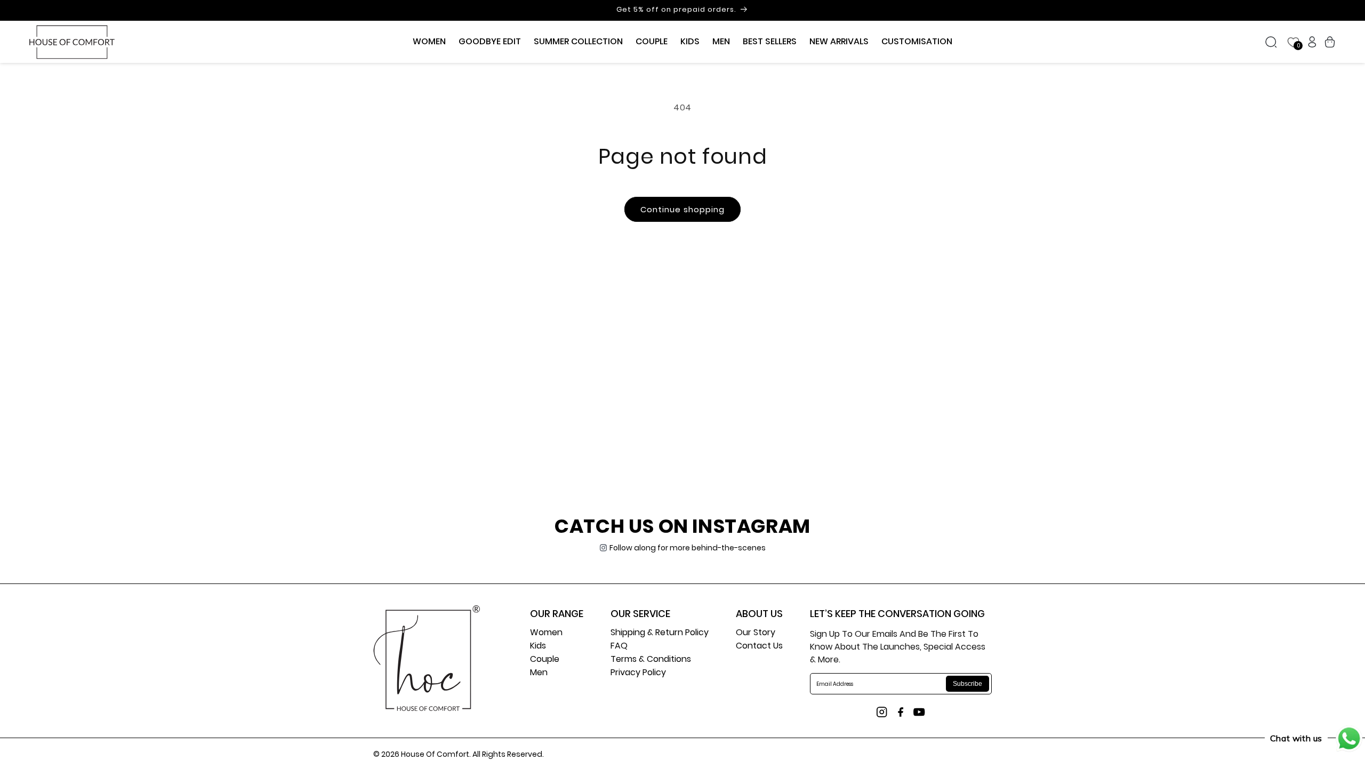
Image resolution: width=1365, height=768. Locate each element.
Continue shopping (682, 209)
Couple (544, 660)
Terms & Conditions (651, 660)
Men (539, 673)
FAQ (619, 647)
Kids (538, 647)
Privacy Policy (638, 673)
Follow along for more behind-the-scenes (687, 547)
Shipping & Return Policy (660, 633)
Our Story (755, 633)
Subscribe (967, 683)
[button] (429, 42)
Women (546, 633)
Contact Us (759, 647)
